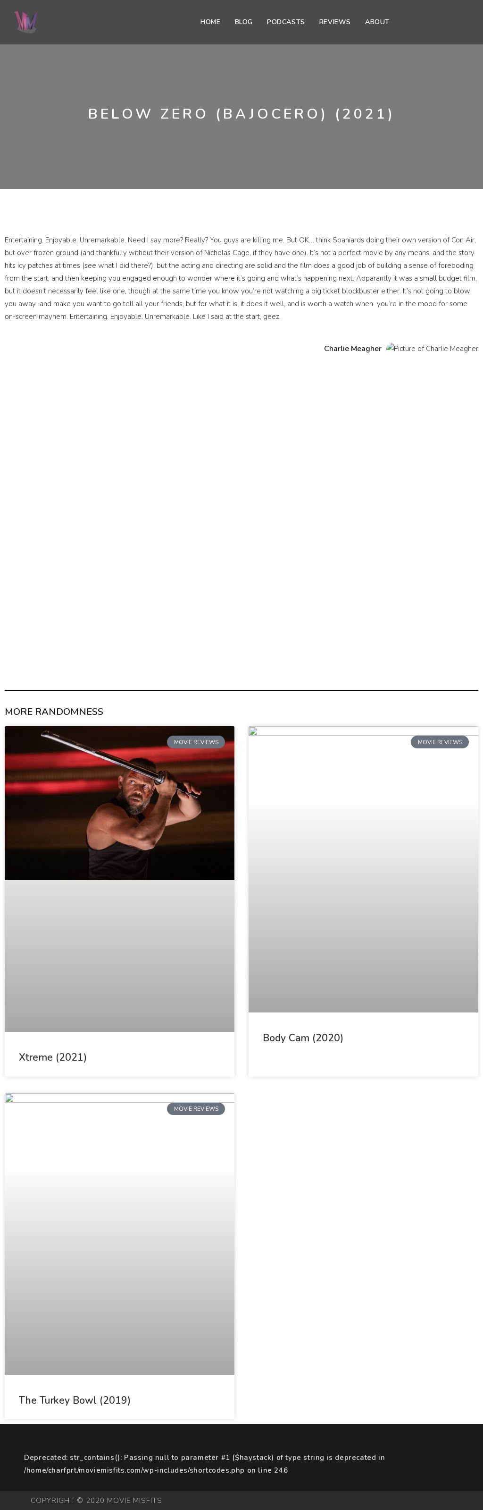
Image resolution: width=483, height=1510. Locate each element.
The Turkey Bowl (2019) (75, 1400)
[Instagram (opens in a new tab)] (452, 22)
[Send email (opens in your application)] (466, 22)
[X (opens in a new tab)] (426, 22)
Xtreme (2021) (53, 1057)
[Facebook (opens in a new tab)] (439, 22)
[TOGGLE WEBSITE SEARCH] (406, 22)
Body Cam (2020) (303, 1038)
